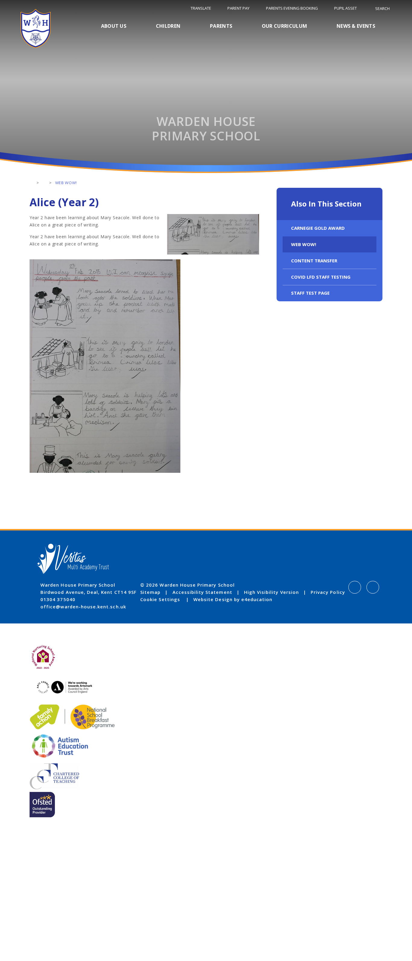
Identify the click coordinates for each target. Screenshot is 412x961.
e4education (257, 599)
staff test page (310, 293)
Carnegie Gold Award (318, 228)
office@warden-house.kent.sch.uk (83, 607)
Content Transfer (314, 261)
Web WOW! (303, 244)
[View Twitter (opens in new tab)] (373, 587)
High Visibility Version (271, 592)
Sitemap (150, 592)
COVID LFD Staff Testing (320, 277)
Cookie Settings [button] (160, 599)
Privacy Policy (328, 592)
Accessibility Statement (202, 592)
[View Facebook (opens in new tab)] (355, 587)
